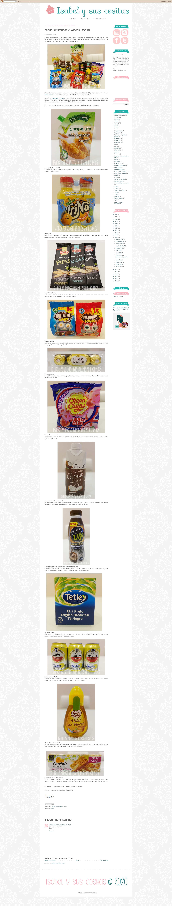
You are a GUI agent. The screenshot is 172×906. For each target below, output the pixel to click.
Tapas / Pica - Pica (119, 190)
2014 (116, 271)
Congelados (117, 133)
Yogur (115, 200)
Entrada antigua (104, 860)
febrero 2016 (119, 264)
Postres (116, 175)
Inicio (77, 860)
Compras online (118, 131)
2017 (116, 235)
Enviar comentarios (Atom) (58, 863)
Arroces (116, 117)
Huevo (116, 146)
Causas (116, 125)
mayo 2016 (119, 255)
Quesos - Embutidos (119, 179)
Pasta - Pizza (117, 163)
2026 (116, 214)
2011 (116, 278)
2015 (116, 269)
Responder (51, 831)
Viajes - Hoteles (118, 198)
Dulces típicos (118, 142)
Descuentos (117, 140)
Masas (116, 159)
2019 (116, 230)
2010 (116, 280)
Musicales (117, 161)
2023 (116, 221)
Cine (115, 129)
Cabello (116, 121)
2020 (116, 228)
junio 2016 (119, 253)
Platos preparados (119, 169)
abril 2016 (119, 260)
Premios (116, 177)
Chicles (116, 127)
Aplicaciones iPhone (119, 115)
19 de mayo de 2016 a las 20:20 (62, 824)
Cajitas (52, 808)
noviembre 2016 (120, 241)
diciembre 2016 (120, 239)
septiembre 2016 (120, 246)
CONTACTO (100, 19)
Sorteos (116, 188)
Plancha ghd (117, 167)
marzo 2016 (119, 262)
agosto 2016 (119, 248)
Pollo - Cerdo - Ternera (120, 173)
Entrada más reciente (49, 860)
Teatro (116, 192)
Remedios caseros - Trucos (121, 183)
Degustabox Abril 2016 (121, 257)
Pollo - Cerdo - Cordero (120, 171)
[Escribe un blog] (48, 804)
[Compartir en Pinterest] (53, 804)
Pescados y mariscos (120, 165)
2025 (116, 216)
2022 (116, 223)
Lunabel (51, 824)
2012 (116, 276)
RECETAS (84, 19)
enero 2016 (119, 266)
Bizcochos (117, 119)
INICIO (72, 19)
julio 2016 (118, 250)
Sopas (116, 186)
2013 (116, 274)
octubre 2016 (119, 243)
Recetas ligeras (118, 181)
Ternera (116, 194)
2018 (116, 232)
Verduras (116, 196)
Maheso (116, 152)
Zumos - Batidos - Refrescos (119, 203)
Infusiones (117, 148)
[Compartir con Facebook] (51, 804)
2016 (116, 237)
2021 (116, 226)
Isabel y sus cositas (57, 806)
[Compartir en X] (49, 804)
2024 (116, 219)
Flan (115, 144)
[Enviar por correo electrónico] (46, 804)
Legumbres (117, 150)
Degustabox (117, 138)
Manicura (116, 154)
